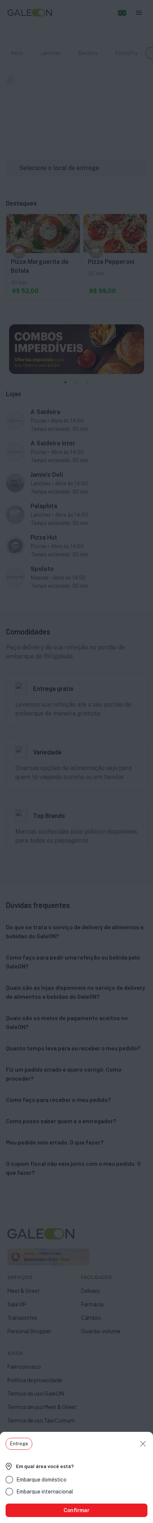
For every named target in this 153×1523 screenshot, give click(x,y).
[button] (19, 1444)
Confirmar (76, 1510)
